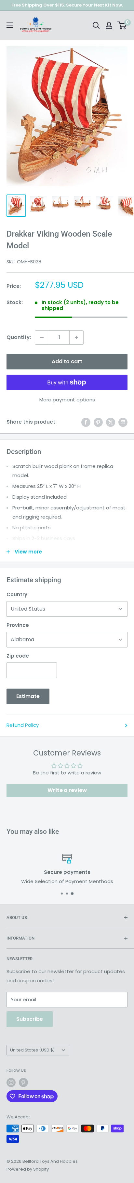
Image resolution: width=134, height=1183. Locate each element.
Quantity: (19, 337)
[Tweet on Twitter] (110, 422)
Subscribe (29, 1019)
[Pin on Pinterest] (98, 422)
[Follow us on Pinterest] (23, 1082)
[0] (122, 25)
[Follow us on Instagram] (11, 1082)
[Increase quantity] (76, 337)
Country (17, 594)
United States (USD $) (32, 1050)
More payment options (67, 399)
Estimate (28, 696)
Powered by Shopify (28, 1169)
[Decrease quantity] (42, 337)
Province (18, 625)
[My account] (109, 25)
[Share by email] (122, 422)
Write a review (67, 790)
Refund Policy (23, 725)
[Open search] (96, 25)
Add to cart (67, 361)
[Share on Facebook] (85, 422)
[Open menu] (10, 25)
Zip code (18, 655)
